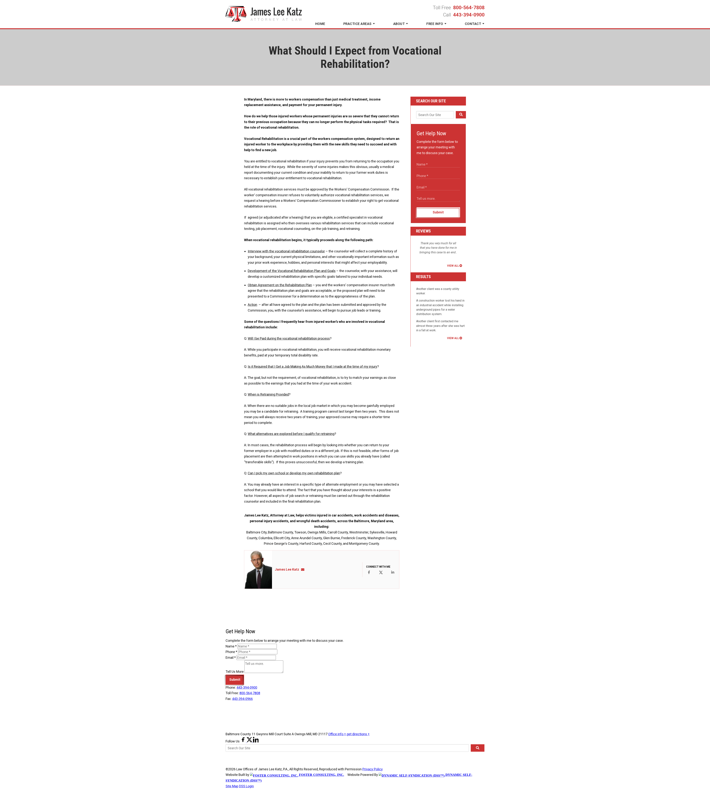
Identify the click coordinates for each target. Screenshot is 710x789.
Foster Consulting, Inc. (321, 775)
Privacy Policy (372, 769)
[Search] (461, 114)
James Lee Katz (287, 569)
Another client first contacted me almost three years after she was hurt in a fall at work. (440, 325)
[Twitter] (250, 741)
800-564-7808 (469, 7)
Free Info (434, 24)
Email (231, 657)
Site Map (232, 786)
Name (231, 646)
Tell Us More (235, 672)
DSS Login (246, 786)
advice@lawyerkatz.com (304, 569)
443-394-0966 (242, 699)
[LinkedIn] (255, 741)
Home (320, 24)
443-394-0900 (469, 15)
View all (453, 265)
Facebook (369, 572)
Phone (231, 652)
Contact (473, 24)
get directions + (358, 734)
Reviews (423, 231)
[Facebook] (243, 741)
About (399, 24)
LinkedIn (392, 572)
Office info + (337, 734)
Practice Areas (357, 24)
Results (423, 276)
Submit (438, 212)
